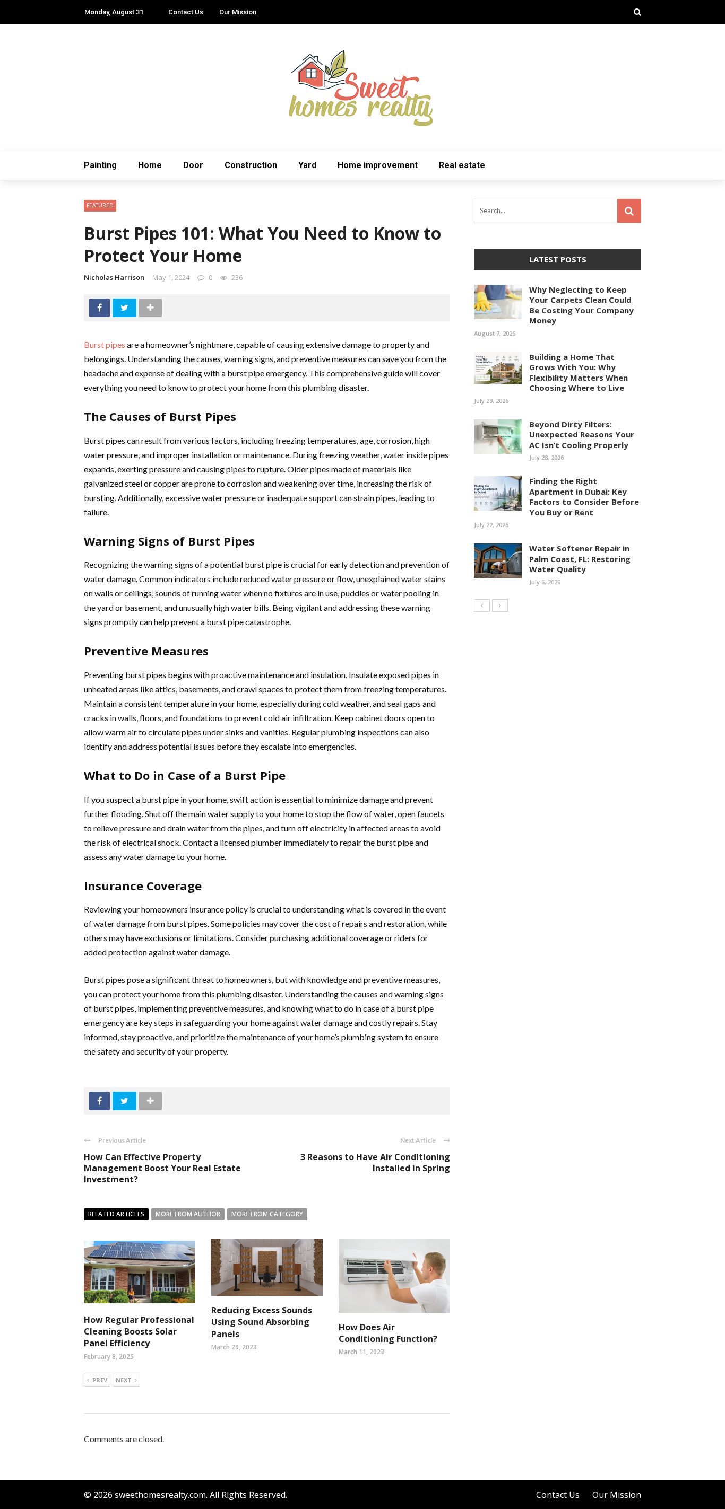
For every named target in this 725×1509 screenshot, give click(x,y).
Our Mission (237, 12)
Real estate (462, 165)
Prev (99, 1380)
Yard (307, 165)
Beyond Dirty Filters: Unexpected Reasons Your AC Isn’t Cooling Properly (581, 434)
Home (150, 165)
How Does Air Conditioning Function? (388, 1333)
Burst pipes (104, 344)
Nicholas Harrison (114, 277)
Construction (251, 165)
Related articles (116, 1213)
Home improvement (378, 165)
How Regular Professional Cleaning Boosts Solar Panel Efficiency (139, 1331)
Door (193, 165)
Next (124, 1380)
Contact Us (185, 12)
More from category (267, 1213)
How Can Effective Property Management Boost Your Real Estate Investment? (162, 1168)
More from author (188, 1213)
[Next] (500, 605)
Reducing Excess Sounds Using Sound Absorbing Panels (261, 1322)
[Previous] (482, 605)
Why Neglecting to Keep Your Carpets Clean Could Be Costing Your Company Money (581, 305)
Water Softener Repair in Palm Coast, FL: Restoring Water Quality (580, 558)
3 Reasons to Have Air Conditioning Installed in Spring (375, 1162)
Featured (100, 205)
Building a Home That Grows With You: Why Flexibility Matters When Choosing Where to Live (578, 372)
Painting (100, 165)
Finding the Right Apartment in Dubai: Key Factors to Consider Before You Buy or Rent (584, 496)
